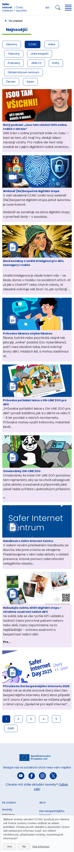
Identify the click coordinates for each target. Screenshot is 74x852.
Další (11, 728)
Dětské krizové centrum (23, 72)
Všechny (11, 44)
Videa (51, 44)
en (47, 7)
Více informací (40, 846)
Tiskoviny (14, 54)
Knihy (55, 63)
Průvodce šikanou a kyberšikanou (27, 333)
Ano (9, 846)
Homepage (4, 21)
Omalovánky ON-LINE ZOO (22, 471)
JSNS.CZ (36, 63)
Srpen (30, 82)
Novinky (7, 809)
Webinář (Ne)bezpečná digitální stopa (31, 191)
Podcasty (14, 63)
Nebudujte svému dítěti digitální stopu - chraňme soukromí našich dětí (32, 610)
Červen (11, 82)
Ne (24, 846)
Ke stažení (9, 802)
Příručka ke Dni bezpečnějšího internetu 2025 (36, 686)
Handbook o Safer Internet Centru (28, 541)
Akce (42, 802)
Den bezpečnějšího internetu (52, 813)
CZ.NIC (32, 44)
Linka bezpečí (39, 54)
